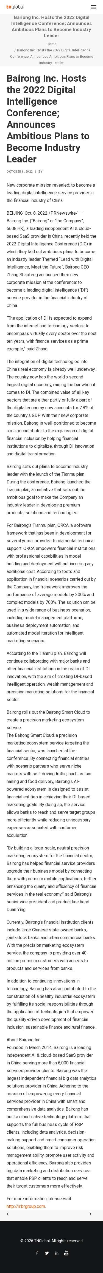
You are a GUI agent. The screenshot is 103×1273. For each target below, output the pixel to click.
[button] (93, 7)
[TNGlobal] (15, 7)
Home (51, 44)
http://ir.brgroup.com (26, 1206)
